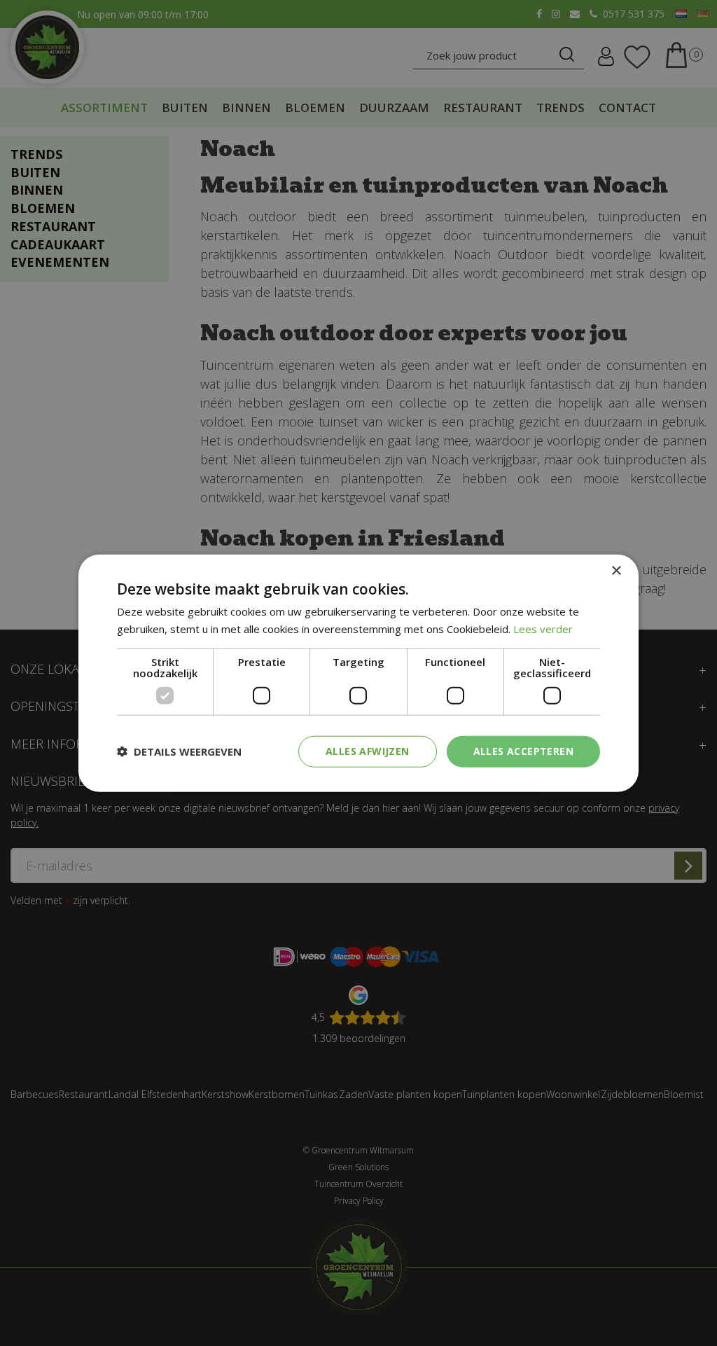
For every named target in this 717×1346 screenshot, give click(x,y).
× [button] (616, 571)
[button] (179, 751)
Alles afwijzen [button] (368, 751)
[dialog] (358, 673)
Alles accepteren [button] (523, 751)
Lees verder (543, 629)
